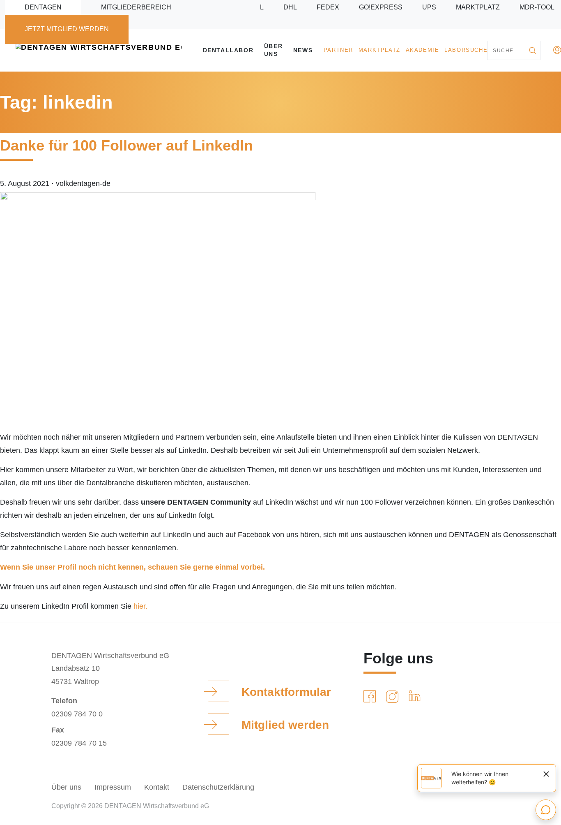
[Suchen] (532, 50)
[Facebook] (371, 696)
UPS (429, 7)
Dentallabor (228, 50)
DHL (290, 7)
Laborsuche (465, 50)
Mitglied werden (285, 724)
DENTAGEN (43, 7)
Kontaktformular (286, 692)
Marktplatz (478, 7)
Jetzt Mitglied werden (67, 28)
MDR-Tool (537, 7)
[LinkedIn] (416, 696)
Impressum (112, 787)
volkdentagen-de (83, 183)
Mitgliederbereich (136, 7)
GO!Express (380, 7)
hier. (140, 606)
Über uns (273, 50)
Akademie (422, 50)
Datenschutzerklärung (218, 787)
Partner (338, 50)
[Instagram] (394, 696)
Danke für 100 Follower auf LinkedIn (126, 145)
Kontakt (156, 787)
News (303, 50)
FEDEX (328, 7)
